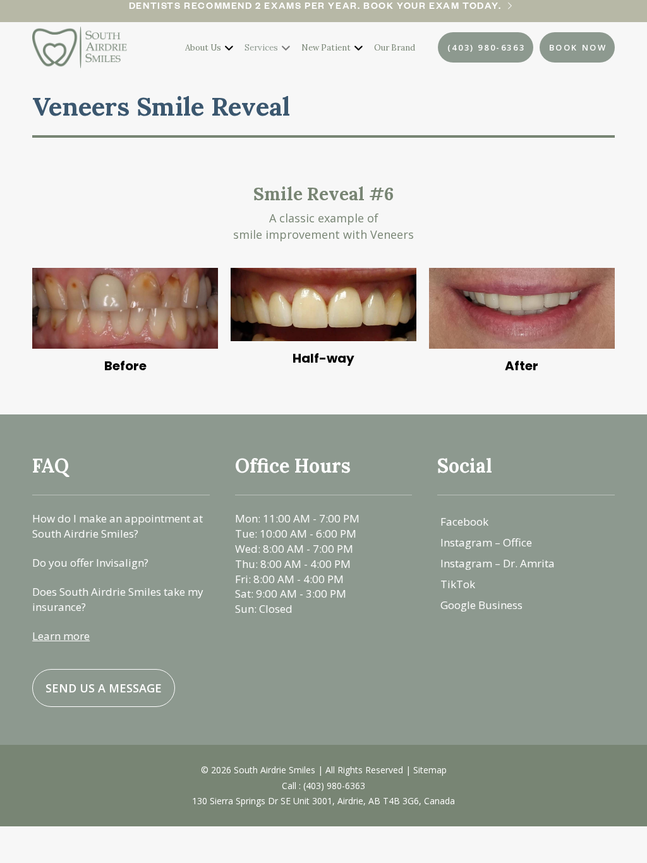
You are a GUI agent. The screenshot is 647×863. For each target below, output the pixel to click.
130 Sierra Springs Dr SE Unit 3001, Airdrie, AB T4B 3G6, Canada (323, 801)
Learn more (61, 636)
